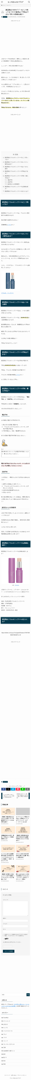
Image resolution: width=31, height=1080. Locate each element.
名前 (4, 918)
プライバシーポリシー (21, 1075)
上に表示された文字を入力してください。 (12, 942)
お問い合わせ (13, 1075)
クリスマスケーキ (7, 1031)
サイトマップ (7, 1075)
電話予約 (10, 180)
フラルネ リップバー (7, 293)
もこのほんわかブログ (15, 2)
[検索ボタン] (29, 2)
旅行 (4, 1054)
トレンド (5, 16)
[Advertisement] (15, 37)
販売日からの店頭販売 (13, 184)
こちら (9, 224)
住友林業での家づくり (9, 1050)
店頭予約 (10, 182)
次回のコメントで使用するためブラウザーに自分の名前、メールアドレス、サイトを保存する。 (16, 935)
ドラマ (5, 1037)
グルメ (5, 1034)
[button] (3, 789)
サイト (4, 929)
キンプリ (5, 1027)
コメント (5, 899)
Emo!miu (17, 585)
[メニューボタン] (2, 2)
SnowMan (5, 1017)
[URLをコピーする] (27, 789)
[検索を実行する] (28, 994)
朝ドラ (5, 1057)
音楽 (4, 1064)
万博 (4, 1047)
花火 (4, 1060)
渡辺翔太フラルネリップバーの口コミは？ (17, 191)
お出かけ (5, 1024)
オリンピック (6, 1021)
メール (5, 923)
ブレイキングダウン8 (8, 1044)
